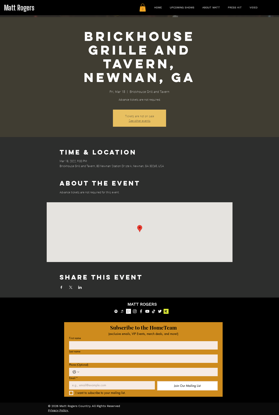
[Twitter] (159, 311)
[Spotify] (115, 311)
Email (73, 378)
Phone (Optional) (78, 364)
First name (75, 338)
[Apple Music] (122, 311)
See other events (140, 120)
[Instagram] (134, 311)
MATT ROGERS (142, 304)
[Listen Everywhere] (166, 311)
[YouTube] (147, 311)
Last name (74, 351)
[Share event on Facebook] (61, 287)
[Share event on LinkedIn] (80, 287)
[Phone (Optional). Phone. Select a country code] (76, 372)
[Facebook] (141, 311)
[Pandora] (128, 311)
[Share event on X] (71, 287)
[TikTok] (153, 311)
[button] (142, 8)
